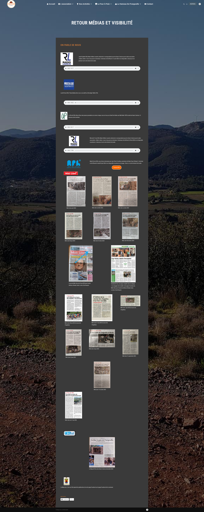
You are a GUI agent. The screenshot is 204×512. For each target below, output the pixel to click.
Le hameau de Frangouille (128, 4)
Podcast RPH (117, 167)
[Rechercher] (184, 4)
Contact (150, 4)
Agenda (192, 4)
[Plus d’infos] (186, 4)
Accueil (52, 4)
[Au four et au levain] (11, 4)
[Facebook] (200, 4)
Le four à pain (103, 4)
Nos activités (84, 4)
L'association (65, 4)
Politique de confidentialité (62, 509)
